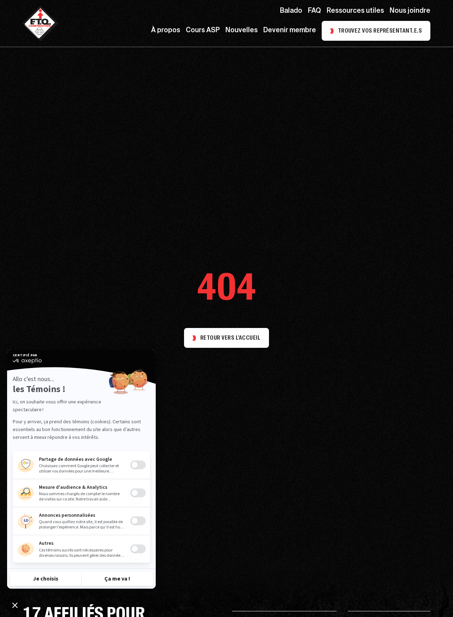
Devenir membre (289, 30)
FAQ (314, 11)
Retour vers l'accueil (230, 337)
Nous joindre (410, 11)
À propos (165, 30)
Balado (291, 11)
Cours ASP (203, 30)
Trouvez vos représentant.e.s (380, 30)
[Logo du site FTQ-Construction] (40, 23)
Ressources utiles (355, 11)
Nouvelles (241, 30)
